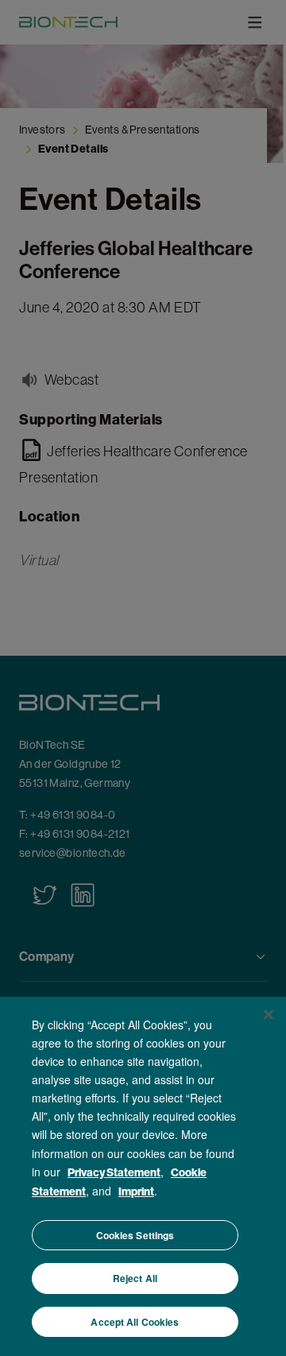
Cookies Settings (135, 1235)
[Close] (268, 1014)
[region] (143, 1176)
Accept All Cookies (135, 1322)
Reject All (135, 1278)
